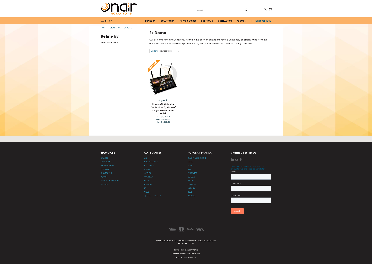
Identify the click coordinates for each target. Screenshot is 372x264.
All (145, 158)
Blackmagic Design (197, 158)
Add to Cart (163, 78)
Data (146, 180)
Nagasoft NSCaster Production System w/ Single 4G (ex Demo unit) (163, 109)
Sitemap (104, 184)
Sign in (104, 180)
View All (191, 195)
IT (145, 188)
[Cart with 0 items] (270, 9)
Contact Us (225, 20)
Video (146, 192)
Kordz (190, 162)
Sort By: (154, 50)
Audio (147, 169)
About (241, 20)
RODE (190, 192)
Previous (364, 254)
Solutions (167, 20)
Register (115, 180)
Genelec (191, 177)
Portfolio (207, 20)
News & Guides (188, 20)
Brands (149, 20)
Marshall (192, 188)
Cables (147, 173)
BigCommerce (191, 250)
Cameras (148, 177)
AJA (189, 169)
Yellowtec (192, 173)
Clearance (149, 165)
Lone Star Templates (191, 254)
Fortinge (192, 184)
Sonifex (191, 165)
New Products (151, 162)
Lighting (148, 184)
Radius (191, 180)
